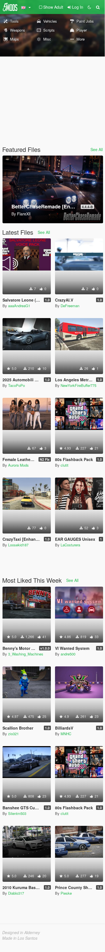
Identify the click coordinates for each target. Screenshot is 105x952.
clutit (64, 465)
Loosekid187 (18, 544)
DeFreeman (70, 305)
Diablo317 (16, 893)
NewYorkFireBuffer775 (78, 385)
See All (96, 149)
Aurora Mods (18, 465)
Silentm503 (17, 813)
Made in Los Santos (19, 938)
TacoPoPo (16, 385)
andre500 (68, 654)
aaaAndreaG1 (19, 305)
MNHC (66, 733)
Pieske (66, 893)
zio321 (13, 733)
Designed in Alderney (21, 932)
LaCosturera (70, 544)
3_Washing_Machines (25, 654)
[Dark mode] (89, 7)
